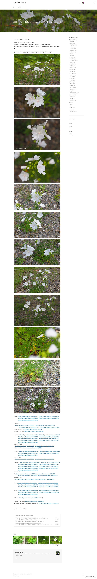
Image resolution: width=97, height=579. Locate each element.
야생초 (72, 41)
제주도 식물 (73, 73)
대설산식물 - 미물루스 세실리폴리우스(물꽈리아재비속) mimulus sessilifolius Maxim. (33, 524)
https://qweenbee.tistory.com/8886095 (50, 435)
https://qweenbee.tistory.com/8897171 (25, 473)
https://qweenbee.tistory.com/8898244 (49, 418)
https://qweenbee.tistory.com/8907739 (28, 427)
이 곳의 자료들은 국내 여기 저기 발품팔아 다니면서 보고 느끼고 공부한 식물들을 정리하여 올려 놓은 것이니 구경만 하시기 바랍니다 (35, 555)
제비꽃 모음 (73, 64)
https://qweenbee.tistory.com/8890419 (30, 435)
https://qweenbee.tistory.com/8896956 (24, 459)
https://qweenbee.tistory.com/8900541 (48, 490)
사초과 (72, 55)
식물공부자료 (73, 87)
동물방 (71, 102)
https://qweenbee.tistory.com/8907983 (49, 492)
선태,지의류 (72, 57)
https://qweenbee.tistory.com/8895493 (49, 453)
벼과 (71, 53)
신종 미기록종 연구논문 (74, 92)
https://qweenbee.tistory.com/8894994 (24, 479)
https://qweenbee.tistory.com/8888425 (27, 483)
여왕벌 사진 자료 (73, 111)
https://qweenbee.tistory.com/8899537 (48, 466)
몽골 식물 (72, 76)
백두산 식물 (73, 71)
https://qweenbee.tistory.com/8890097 (30, 462)
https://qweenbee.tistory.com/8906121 (24, 425)
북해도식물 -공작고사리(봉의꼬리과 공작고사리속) (26, 519)
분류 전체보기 (73, 37)
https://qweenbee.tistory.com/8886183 (28, 490)
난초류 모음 (73, 65)
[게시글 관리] (20, 509)
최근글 (70, 119)
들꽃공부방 (72, 85)
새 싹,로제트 (73, 45)
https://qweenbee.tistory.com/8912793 (28, 470)
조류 (71, 104)
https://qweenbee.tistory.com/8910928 (47, 475)
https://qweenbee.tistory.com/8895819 (28, 438)
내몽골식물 (72, 81)
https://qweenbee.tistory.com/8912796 (44, 459)
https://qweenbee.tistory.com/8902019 (45, 473)
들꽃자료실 (72, 39)
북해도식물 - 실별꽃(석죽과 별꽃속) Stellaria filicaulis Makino (28, 523)
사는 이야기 (73, 100)
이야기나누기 (72, 94)
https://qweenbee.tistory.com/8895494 (49, 436)
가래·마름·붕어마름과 (74, 60)
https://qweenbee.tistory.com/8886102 (49, 503)
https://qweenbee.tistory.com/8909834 (28, 494)
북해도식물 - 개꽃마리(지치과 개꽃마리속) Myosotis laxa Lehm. (29, 521)
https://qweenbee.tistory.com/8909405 (28, 442)
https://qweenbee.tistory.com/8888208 (50, 451)
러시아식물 (72, 83)
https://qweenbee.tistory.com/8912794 (44, 479)
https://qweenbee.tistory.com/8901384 (28, 486)
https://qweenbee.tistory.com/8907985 (28, 420)
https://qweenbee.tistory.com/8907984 (49, 486)
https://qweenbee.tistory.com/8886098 (48, 483)
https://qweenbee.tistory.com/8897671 (27, 455)
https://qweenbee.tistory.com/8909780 (32, 448)
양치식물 (72, 62)
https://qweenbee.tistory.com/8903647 (48, 440)
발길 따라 (72, 98)
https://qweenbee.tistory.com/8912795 (44, 446)
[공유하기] (18, 509)
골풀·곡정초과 (73, 50)
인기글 (74, 119)
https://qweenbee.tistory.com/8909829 (24, 446)
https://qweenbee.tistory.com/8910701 (28, 498)
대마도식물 (72, 80)
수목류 (72, 43)
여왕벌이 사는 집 (19, 3)
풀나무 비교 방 (73, 89)
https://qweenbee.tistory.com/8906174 (32, 429)
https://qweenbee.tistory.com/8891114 (34, 501)
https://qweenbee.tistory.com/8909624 (49, 427)
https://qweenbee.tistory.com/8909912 (27, 475)
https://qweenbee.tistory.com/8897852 (28, 466)
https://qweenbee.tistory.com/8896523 (28, 418)
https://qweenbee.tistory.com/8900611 (28, 440)
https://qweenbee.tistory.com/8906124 (45, 425)
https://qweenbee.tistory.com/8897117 (48, 485)
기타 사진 (71, 109)
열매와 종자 (73, 46)
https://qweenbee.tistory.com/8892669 (49, 416)
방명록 (19, 7)
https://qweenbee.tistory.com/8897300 (49, 438)
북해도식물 (23, 515)
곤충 (71, 106)
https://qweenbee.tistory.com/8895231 (28, 436)
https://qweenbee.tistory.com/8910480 (48, 468)
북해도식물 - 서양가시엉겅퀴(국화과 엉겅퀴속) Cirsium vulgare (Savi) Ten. (31, 518)
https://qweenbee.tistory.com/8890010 (29, 451)
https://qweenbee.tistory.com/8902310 (48, 464)
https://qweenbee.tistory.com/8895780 (28, 464)
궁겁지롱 (72, 91)
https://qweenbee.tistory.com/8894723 (28, 485)
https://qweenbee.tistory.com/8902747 (28, 492)
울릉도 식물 (73, 75)
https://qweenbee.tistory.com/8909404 (33, 431)
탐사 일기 (72, 96)
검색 (80, 3)
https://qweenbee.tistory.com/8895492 (28, 453)
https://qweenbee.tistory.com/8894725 (50, 462)
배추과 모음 (73, 52)
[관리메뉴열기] (95, 2)
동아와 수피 (73, 48)
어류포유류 (72, 107)
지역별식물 (18, 515)
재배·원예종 (73, 67)
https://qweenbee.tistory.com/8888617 (28, 416)
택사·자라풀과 (73, 58)
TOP (83, 575)
